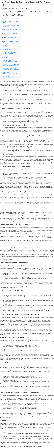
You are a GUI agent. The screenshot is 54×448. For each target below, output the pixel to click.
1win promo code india (19, 117)
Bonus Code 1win (6, 46)
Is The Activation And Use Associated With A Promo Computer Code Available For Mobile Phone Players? (11, 25)
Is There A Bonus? (7, 50)
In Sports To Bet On (7, 60)
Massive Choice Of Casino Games (9, 68)
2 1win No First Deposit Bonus (9, 32)
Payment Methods (7, 58)
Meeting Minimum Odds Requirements (11, 64)
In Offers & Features (7, 36)
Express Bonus (6, 72)
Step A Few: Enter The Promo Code (10, 73)
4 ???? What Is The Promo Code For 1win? (11, 28)
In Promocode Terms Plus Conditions (10, 40)
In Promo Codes (6, 75)
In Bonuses (5, 57)
